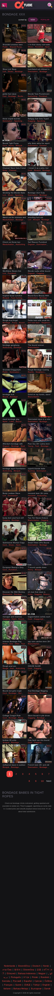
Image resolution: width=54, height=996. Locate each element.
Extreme (43, 146)
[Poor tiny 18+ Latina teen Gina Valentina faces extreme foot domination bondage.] (39, 432)
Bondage (19, 71)
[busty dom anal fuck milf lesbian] (14, 506)
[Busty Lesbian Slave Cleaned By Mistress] (14, 482)
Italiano (7, 989)
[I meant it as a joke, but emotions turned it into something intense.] (39, 156)
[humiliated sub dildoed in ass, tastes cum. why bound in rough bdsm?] (39, 58)
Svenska (6, 981)
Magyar (42, 973)
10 (42, 781)
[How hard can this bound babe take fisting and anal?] (39, 729)
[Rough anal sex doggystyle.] (14, 655)
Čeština (48, 981)
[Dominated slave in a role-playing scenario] (39, 408)
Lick (4, 71)
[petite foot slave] (14, 82)
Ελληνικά (11, 973)
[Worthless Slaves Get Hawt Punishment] (14, 259)
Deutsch (36, 966)
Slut (19, 693)
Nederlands (9, 966)
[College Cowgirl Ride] (14, 704)
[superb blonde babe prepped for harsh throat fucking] (39, 457)
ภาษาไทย (7, 970)
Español (28, 981)
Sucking (31, 471)
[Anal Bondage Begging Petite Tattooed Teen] (39, 679)
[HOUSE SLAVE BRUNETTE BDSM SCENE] (39, 655)
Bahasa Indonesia (27, 973)
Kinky (5, 170)
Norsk (46, 966)
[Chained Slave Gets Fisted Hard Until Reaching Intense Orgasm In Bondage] (14, 156)
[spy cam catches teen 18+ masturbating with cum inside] (39, 630)
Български (36, 989)
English (46, 985)
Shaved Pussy (16, 47)
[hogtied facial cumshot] (14, 284)
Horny (11, 146)
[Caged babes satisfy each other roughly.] (39, 605)
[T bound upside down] (39, 556)
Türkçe (36, 985)
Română (45, 977)
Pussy (14, 323)
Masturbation (8, 220)
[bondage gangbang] (14, 333)
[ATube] (27, 5)
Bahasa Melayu (20, 989)
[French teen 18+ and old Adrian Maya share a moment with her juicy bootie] (39, 753)
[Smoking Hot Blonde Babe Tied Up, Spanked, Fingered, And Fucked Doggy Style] (14, 181)
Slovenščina (24, 966)
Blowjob (19, 146)
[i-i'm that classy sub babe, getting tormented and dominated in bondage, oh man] (39, 33)
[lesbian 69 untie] (14, 729)
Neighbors (46, 323)
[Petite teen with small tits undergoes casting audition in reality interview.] (39, 309)
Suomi (18, 985)
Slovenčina (28, 970)
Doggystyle (39, 619)
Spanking (18, 121)
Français (8, 985)
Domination (33, 71)
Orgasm (31, 244)
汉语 (39, 970)
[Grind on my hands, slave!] (39, 383)
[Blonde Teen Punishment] (39, 82)
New (33, 20)
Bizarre (46, 594)
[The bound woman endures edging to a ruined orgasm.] (39, 333)
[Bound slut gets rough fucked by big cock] (14, 679)
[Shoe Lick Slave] (14, 58)
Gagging (31, 121)
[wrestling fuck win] (39, 206)
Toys (23, 644)
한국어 (17, 970)
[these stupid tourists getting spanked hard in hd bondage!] (14, 107)
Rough (5, 668)
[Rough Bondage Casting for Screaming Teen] (39, 358)
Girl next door (34, 323)
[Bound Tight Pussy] (14, 132)
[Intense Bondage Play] (14, 630)
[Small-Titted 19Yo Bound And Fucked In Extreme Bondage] (39, 531)
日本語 (27, 985)
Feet (5, 96)
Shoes (30, 47)
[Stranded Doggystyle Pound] (14, 358)
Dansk (47, 989)
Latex (11, 421)
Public (5, 47)
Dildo (17, 644)
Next (48, 781)
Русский (17, 981)
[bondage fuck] (14, 383)
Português (16, 977)
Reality (31, 372)
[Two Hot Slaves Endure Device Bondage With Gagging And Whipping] (39, 506)
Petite (5, 644)
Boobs (20, 96)
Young (30, 446)
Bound (21, 323)
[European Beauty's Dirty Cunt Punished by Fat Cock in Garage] (14, 556)
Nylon (5, 421)
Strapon (6, 742)
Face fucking (16, 298)
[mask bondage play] (14, 408)
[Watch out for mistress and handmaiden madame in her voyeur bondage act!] (14, 206)
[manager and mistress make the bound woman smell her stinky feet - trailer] (14, 605)
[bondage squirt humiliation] (14, 457)
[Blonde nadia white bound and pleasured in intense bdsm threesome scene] (39, 259)
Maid (23, 446)
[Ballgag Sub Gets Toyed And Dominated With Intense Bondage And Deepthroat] (39, 107)
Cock (5, 146)
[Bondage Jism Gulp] (39, 181)
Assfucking (32, 96)
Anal (12, 668)
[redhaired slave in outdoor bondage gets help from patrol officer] (14, 753)
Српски (38, 981)
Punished (39, 47)
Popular (45, 20)
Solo (11, 644)
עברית (26, 977)
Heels (47, 47)
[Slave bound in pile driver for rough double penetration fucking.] (39, 704)
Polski (35, 977)
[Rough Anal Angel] (14, 309)
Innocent (31, 496)
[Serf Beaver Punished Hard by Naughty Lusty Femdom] (39, 230)
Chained (12, 170)
